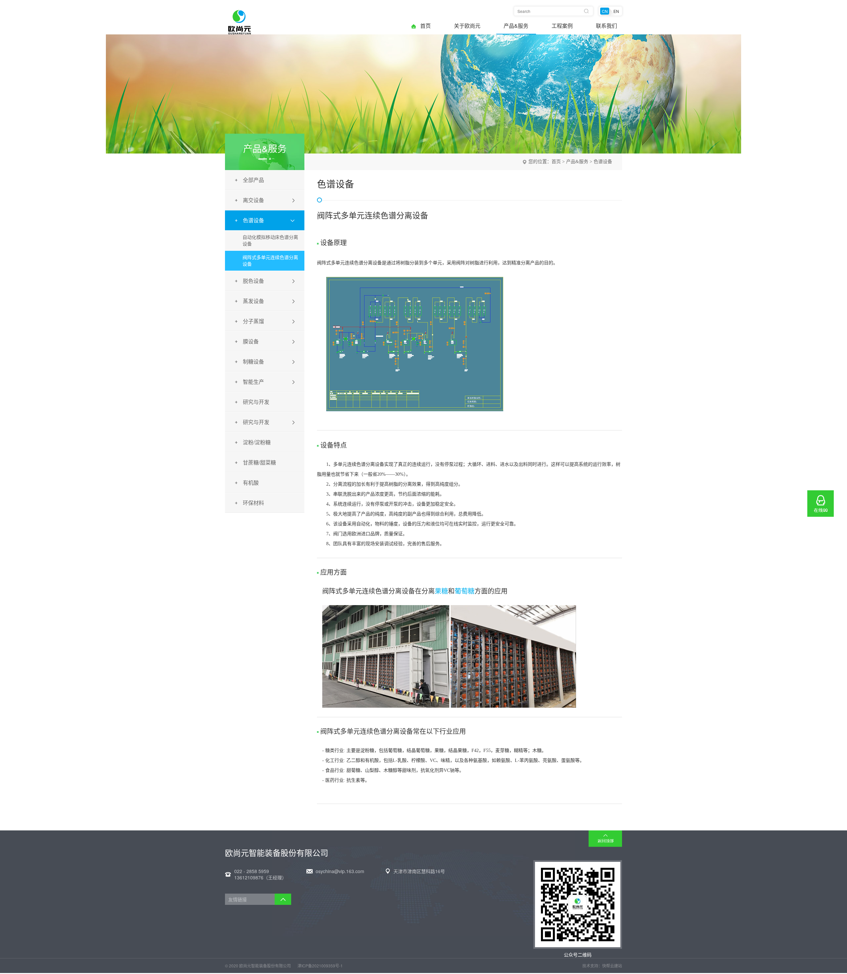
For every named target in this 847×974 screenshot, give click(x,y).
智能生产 (253, 381)
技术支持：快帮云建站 (602, 965)
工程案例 (562, 25)
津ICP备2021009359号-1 (320, 965)
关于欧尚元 (467, 25)
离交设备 (253, 200)
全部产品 (253, 180)
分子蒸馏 (253, 321)
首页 (425, 25)
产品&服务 (516, 25)
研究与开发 (256, 402)
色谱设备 (253, 220)
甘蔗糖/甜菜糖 (259, 462)
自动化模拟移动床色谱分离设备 (270, 240)
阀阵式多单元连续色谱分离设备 (270, 260)
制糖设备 (253, 361)
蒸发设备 (253, 301)
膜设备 (251, 341)
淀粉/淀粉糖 (257, 442)
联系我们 (606, 25)
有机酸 (251, 482)
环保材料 (253, 503)
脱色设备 (253, 281)
